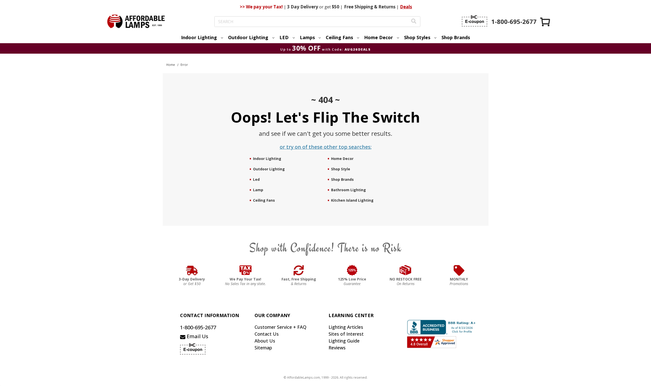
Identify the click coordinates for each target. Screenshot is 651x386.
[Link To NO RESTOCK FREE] (405, 270)
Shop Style (340, 169)
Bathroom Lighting (348, 189)
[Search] (414, 21)
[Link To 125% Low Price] (352, 270)
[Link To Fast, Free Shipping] (298, 270)
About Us (265, 341)
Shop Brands (455, 37)
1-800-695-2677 (198, 327)
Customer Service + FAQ (280, 327)
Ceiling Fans (264, 200)
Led (256, 179)
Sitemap (263, 348)
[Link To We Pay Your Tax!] (245, 270)
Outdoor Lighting (269, 169)
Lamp (258, 189)
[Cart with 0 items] (545, 22)
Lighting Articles (346, 327)
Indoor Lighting (267, 158)
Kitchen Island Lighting (352, 200)
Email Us (196, 336)
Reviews (337, 348)
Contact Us (267, 334)
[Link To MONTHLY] (459, 270)
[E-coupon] (474, 21)
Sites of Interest (346, 334)
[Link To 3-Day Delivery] (192, 270)
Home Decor (342, 158)
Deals (406, 7)
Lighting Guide (344, 341)
